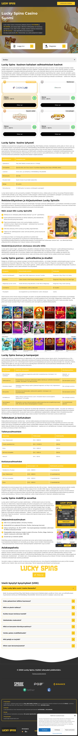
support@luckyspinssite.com (11, 718)
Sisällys (5, 60)
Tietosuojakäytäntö (57, 733)
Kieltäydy (57, 730)
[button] (75, 715)
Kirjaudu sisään (66, 3)
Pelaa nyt (20, 105)
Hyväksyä (44, 730)
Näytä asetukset (69, 730)
